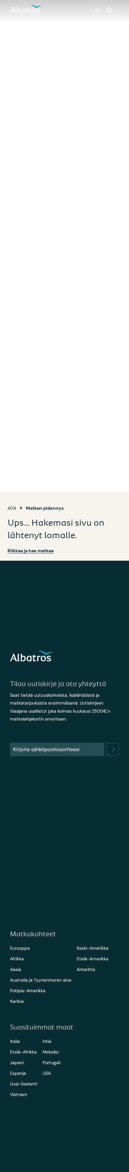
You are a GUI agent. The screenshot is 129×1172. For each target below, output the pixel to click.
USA (47, 1073)
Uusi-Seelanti (23, 1084)
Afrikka (17, 959)
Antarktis (86, 969)
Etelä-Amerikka (92, 959)
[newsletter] (112, 749)
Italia (15, 1041)
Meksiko (51, 1052)
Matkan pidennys (45, 508)
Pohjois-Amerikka (27, 990)
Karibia (17, 1001)
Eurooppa (20, 948)
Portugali (51, 1062)
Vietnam (18, 1094)
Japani (16, 1062)
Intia (47, 1041)
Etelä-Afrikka (23, 1052)
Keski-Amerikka (92, 948)
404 (12, 508)
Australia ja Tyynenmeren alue (40, 980)
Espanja (18, 1073)
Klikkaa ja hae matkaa (31, 550)
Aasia (15, 969)
